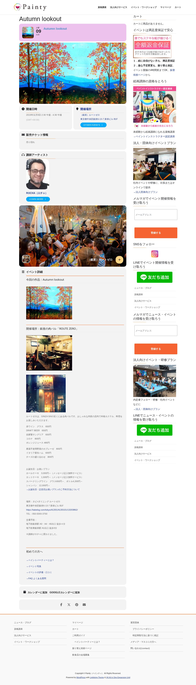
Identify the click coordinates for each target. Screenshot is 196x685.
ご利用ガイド (78, 635)
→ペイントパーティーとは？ (40, 560)
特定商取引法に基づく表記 (145, 635)
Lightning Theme (97, 677)
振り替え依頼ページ (82, 648)
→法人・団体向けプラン (146, 409)
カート (75, 629)
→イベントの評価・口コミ (39, 572)
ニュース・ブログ (142, 288)
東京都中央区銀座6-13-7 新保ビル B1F (99, 119)
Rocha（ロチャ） (37, 193)
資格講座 (138, 294)
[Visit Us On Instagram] (154, 253)
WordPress (81, 677)
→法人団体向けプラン (145, 192)
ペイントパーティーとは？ (87, 642)
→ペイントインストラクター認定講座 (154, 136)
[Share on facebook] (61, 605)
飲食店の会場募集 (80, 655)
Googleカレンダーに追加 (65, 592)
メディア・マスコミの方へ (143, 642)
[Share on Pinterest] (76, 605)
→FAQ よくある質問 (36, 578)
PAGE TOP (188, 661)
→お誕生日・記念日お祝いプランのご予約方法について (53, 489)
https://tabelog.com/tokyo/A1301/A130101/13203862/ (52, 510)
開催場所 (85, 109)
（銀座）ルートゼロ (90, 115)
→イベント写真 (33, 566)
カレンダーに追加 (37, 592)
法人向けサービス (142, 301)
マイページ (77, 622)
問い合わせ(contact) (140, 648)
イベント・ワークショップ (147, 307)
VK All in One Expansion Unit (118, 677)
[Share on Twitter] (69, 605)
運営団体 (134, 622)
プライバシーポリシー (143, 629)
